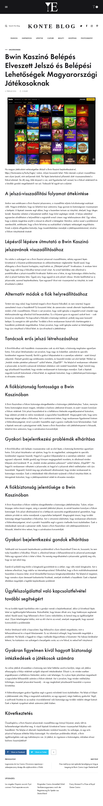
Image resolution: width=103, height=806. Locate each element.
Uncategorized (14, 50)
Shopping (72, 38)
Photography (87, 38)
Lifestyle (39, 38)
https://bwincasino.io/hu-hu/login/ (20, 173)
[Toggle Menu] (6, 7)
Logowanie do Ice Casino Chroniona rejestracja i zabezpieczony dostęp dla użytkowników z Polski (24, 765)
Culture (50, 38)
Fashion (14, 38)
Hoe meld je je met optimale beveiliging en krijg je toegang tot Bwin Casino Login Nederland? (78, 765)
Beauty (61, 38)
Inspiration (27, 38)
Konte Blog (52, 26)
